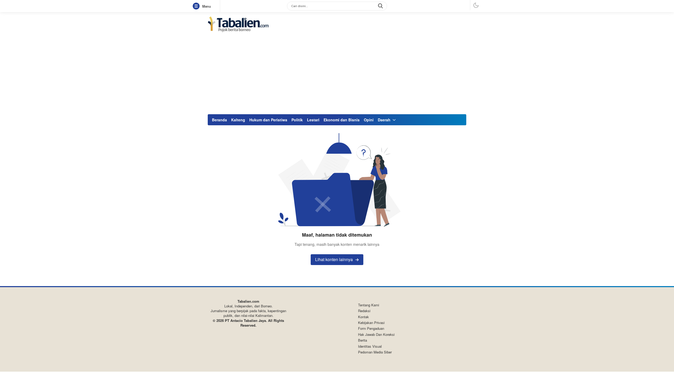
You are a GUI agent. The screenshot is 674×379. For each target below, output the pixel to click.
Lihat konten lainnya (334, 259)
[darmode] (476, 5)
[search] (381, 6)
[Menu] (197, 6)
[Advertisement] (337, 73)
